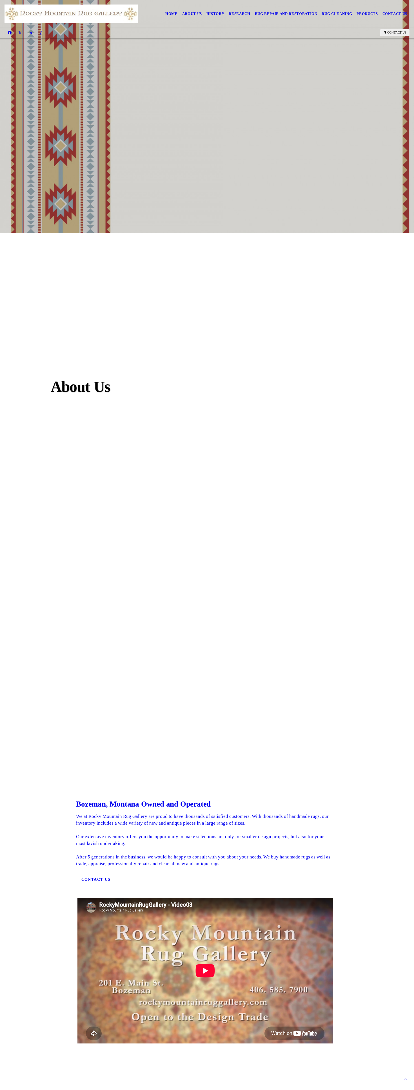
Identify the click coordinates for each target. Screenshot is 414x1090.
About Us (192, 14)
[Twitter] (20, 32)
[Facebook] (10, 32)
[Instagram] (40, 32)
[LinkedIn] (30, 32)
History (215, 14)
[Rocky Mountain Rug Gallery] (71, 14)
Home (171, 14)
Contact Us (395, 14)
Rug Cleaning (337, 14)
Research (239, 14)
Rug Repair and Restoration (286, 14)
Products (367, 14)
